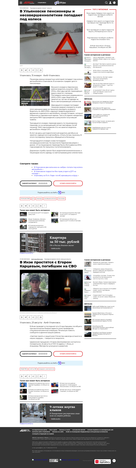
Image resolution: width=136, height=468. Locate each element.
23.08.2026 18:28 (25, 259)
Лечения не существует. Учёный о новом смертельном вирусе (103, 263)
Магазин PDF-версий (78, 430)
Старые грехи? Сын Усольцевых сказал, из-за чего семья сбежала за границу (104, 296)
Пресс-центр (53, 430)
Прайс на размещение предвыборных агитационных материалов (87, 432)
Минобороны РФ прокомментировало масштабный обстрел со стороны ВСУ (103, 327)
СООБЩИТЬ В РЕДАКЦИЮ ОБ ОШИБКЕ (43, 434)
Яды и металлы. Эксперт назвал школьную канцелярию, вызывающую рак (103, 78)
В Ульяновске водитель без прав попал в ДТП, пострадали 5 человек (70, 214)
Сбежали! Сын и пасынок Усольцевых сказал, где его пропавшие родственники (104, 290)
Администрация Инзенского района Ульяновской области (38, 312)
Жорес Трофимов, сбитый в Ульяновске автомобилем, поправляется (36, 220)
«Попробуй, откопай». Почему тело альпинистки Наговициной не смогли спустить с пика (104, 277)
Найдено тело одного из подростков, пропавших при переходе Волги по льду (100, 22)
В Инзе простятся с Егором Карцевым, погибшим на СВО (100, 46)
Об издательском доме (39, 430)
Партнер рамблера (87, 460)
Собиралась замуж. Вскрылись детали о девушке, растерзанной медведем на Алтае (103, 270)
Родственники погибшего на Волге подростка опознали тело (100, 38)
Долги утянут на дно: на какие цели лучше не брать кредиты (103, 121)
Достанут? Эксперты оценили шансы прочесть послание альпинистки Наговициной (104, 65)
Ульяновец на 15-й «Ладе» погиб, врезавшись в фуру (55, 175)
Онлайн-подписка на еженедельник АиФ (100, 430)
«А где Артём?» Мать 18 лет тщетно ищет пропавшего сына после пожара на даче (103, 91)
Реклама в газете (64, 430)
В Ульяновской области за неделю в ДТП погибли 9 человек (70, 219)
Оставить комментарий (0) (68, 183)
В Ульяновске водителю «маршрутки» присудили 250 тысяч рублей (37, 227)
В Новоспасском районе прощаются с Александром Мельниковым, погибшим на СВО (70, 385)
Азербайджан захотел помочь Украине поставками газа (101, 128)
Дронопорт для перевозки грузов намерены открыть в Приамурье (102, 102)
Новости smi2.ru (26, 253)
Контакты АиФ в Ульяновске (41, 432)
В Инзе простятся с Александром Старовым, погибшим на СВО (70, 390)
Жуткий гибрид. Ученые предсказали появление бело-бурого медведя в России (104, 283)
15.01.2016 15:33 (24, 8)
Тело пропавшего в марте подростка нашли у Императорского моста (100, 30)
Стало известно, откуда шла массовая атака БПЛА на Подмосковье (101, 116)
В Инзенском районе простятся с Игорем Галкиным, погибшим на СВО (38, 391)
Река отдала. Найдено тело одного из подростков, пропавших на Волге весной (100, 14)
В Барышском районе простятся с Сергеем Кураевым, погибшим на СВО (39, 385)
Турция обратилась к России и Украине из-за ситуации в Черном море (102, 314)
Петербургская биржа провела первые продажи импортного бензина (102, 334)
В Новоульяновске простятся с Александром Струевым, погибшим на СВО (38, 397)
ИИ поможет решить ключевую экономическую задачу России (102, 320)
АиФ (21, 65)
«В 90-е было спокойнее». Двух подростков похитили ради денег (103, 71)
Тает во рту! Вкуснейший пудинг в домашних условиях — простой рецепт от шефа (103, 85)
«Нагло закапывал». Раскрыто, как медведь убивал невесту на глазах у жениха (104, 59)
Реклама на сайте (58, 432)
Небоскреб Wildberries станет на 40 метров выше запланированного (103, 307)
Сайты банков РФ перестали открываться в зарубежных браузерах (104, 108)
